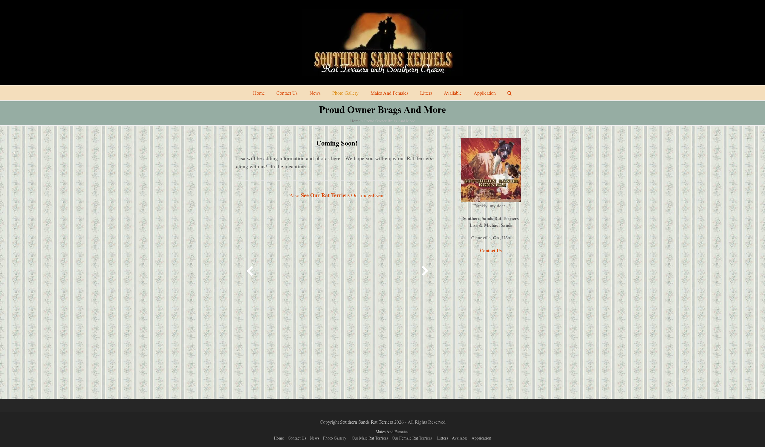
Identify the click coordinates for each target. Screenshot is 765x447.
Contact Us (297, 438)
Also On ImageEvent (337, 195)
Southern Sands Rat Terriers (366, 422)
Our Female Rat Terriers (412, 438)
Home (355, 120)
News (314, 438)
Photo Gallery (334, 438)
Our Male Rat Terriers (370, 438)
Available (460, 438)
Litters (442, 438)
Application (481, 438)
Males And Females (392, 431)
